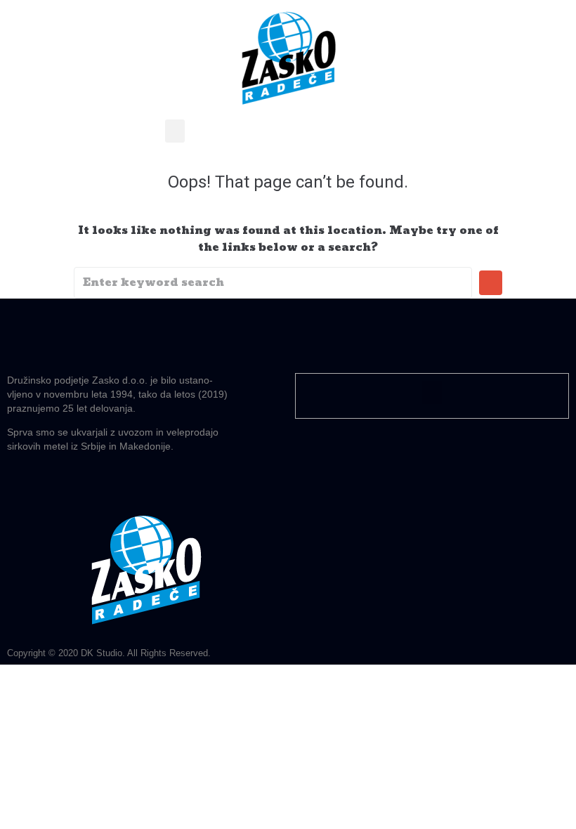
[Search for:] (273, 283)
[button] (175, 131)
